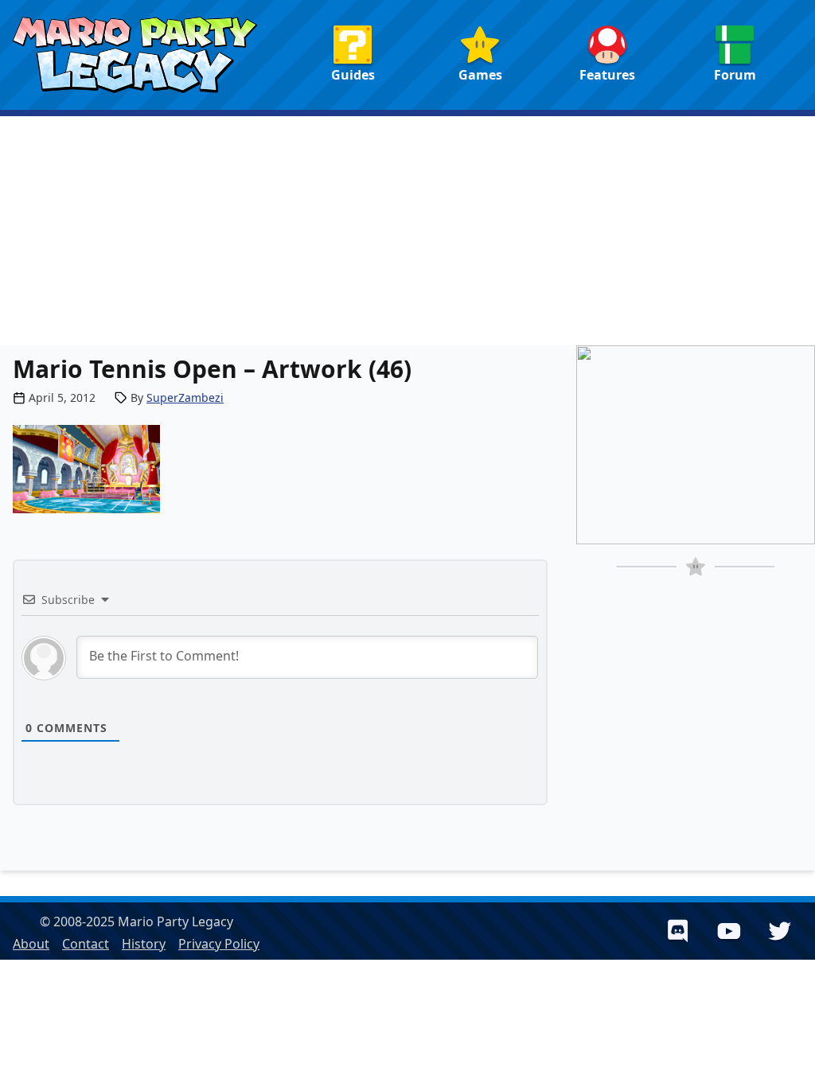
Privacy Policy (218, 944)
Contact (85, 944)
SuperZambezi (185, 397)
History (144, 944)
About (31, 944)
